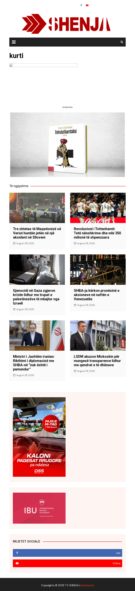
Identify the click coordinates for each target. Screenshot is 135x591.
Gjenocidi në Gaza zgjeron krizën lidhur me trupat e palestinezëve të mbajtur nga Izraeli (36, 296)
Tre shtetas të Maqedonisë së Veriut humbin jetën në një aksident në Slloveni (37, 233)
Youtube (87, 5)
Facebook (81, 5)
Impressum (87, 585)
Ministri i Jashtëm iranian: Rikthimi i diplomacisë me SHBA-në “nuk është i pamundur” (33, 362)
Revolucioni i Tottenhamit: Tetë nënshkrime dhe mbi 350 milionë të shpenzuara (97, 233)
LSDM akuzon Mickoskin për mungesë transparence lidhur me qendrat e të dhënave (97, 360)
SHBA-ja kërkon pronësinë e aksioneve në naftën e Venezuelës (96, 294)
